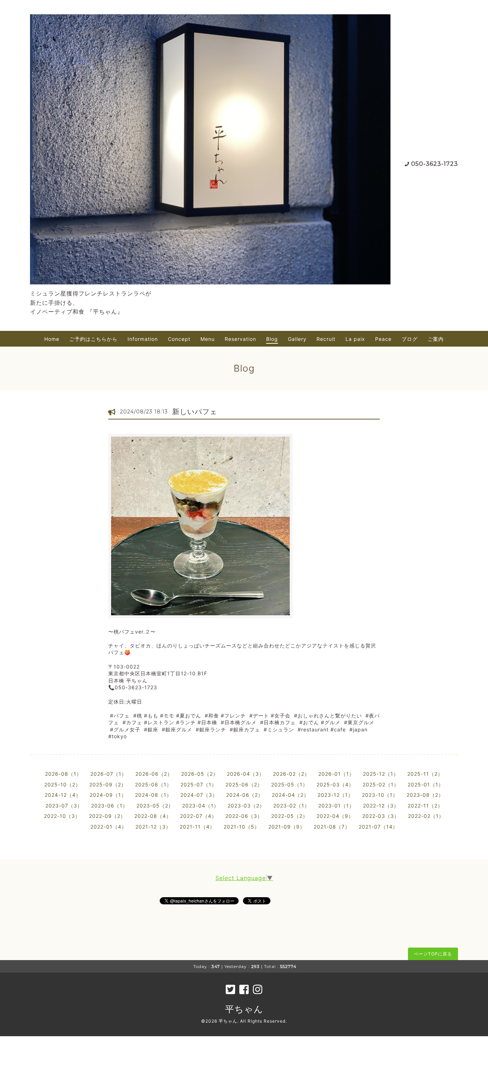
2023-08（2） (425, 795)
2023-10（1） (380, 795)
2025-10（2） (62, 784)
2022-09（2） (107, 816)
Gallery (297, 339)
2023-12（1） (335, 795)
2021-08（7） (332, 827)
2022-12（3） (381, 806)
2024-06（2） (244, 795)
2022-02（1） (426, 816)
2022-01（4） (108, 827)
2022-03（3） (380, 816)
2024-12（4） (63, 795)
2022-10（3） (62, 816)
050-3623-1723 (434, 163)
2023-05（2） (155, 806)
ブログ (410, 339)
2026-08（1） (63, 774)
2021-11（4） (197, 827)
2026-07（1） (108, 774)
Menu (207, 339)
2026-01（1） (336, 774)
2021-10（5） (242, 827)
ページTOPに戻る (433, 954)
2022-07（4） (198, 816)
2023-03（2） (246, 806)
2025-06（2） (244, 784)
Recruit (326, 339)
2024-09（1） (108, 795)
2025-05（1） (289, 784)
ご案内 (436, 339)
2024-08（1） (153, 795)
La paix (355, 339)
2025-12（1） (381, 774)
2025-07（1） (198, 784)
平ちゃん (244, 1009)
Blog (272, 339)
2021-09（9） (286, 827)
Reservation (240, 339)
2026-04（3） (245, 774)
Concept (179, 339)
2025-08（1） (153, 784)
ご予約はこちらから (93, 339)
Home (51, 339)
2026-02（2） (291, 774)
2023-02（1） (291, 806)
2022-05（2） (289, 816)
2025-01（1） (426, 784)
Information (143, 339)
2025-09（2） (107, 784)
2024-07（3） (199, 795)
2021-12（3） (153, 827)
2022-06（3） (244, 816)
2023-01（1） (336, 806)
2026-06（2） (154, 774)
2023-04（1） (200, 806)
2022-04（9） (335, 816)
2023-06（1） (109, 806)
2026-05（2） (199, 774)
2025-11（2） (425, 774)
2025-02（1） (381, 784)
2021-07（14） (378, 827)
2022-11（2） (425, 806)
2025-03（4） (335, 784)
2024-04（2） (290, 795)
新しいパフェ (194, 411)
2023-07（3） (64, 806)
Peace (383, 339)
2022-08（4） (152, 816)
